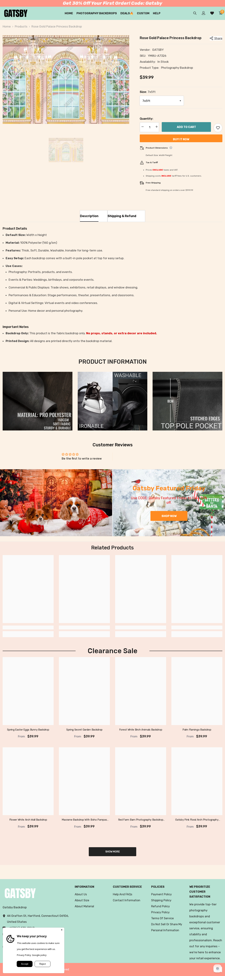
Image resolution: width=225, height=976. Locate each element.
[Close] (61, 930)
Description (89, 216)
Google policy (39, 955)
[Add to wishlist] (218, 127)
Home (7, 26)
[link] (37, 401)
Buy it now (181, 139)
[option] (66, 79)
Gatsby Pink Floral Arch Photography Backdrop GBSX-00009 (196, 820)
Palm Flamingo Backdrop (196, 729)
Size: (148, 92)
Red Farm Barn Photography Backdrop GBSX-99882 (140, 820)
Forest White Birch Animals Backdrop (140, 729)
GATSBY (158, 49)
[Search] (195, 13)
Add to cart (186, 127)
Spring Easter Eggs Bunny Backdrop (28, 729)
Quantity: (146, 118)
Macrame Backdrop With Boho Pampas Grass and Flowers (84, 820)
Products (21, 26)
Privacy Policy (24, 955)
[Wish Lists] (212, 13)
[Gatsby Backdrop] (56, 502)
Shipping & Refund (122, 216)
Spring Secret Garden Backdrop (84, 729)
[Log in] (203, 13)
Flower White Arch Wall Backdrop (28, 819)
